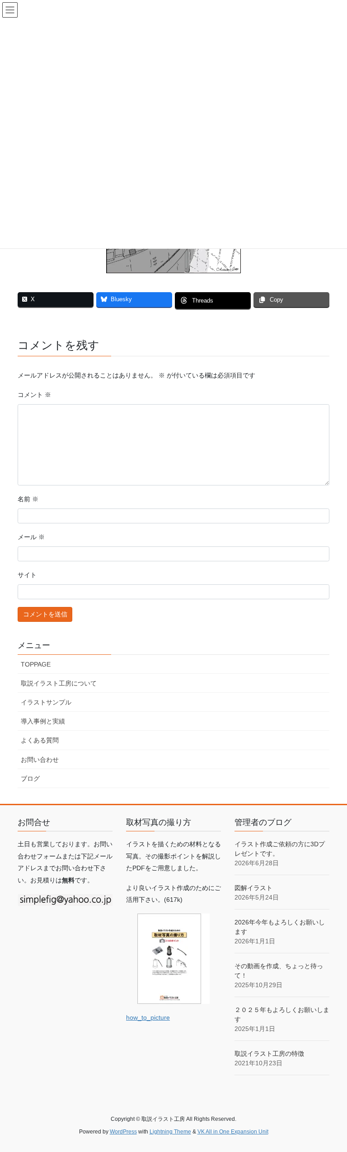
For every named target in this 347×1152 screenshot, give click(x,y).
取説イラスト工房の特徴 (269, 1053)
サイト (27, 574)
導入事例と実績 (43, 721)
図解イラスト (253, 887)
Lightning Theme (170, 1132)
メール (31, 537)
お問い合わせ (40, 759)
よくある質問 (40, 740)
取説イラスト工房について (59, 683)
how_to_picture (148, 1017)
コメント (34, 394)
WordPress (123, 1132)
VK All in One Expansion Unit (232, 1132)
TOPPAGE (36, 664)
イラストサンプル (46, 702)
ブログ (30, 778)
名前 (28, 499)
